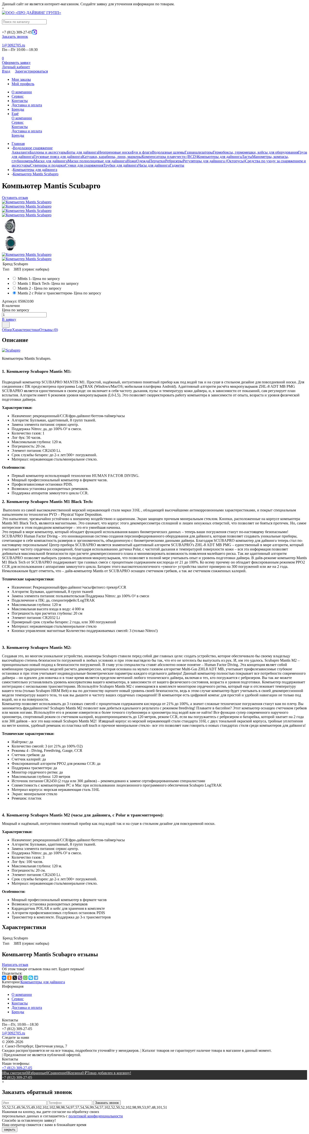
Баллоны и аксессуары (48, 152)
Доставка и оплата (27, 105)
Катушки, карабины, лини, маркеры (112, 157)
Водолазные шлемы (168, 152)
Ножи (131, 161)
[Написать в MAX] (34, 33)
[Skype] (30, 978)
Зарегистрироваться (31, 71)
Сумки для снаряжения (84, 165)
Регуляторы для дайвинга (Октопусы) (214, 161)
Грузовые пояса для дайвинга (58, 157)
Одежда (142, 161)
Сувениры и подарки (47, 165)
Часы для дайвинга (154, 165)
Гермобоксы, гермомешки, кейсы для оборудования (255, 152)
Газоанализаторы (199, 152)
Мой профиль (23, 84)
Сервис (18, 96)
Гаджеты (177, 165)
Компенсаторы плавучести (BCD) (169, 157)
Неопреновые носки (115, 152)
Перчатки (157, 161)
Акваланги (21, 152)
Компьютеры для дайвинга (219, 157)
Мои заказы (21, 79)
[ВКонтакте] (4, 978)
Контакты (20, 101)
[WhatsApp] (25, 978)
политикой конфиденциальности (96, 1116)
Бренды (18, 109)
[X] (15, 978)
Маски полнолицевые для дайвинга (97, 161)
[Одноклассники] (9, 978)
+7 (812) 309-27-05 (17, 1068)
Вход (6, 71)
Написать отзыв (15, 965)
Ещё (15, 114)
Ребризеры (174, 161)
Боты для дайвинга (82, 152)
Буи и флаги (142, 152)
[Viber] (20, 978)
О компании (22, 92)
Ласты (247, 157)
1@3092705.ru (13, 45)
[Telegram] (36, 978)
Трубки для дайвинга (120, 165)
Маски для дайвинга (51, 161)
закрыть (9, 1129)
